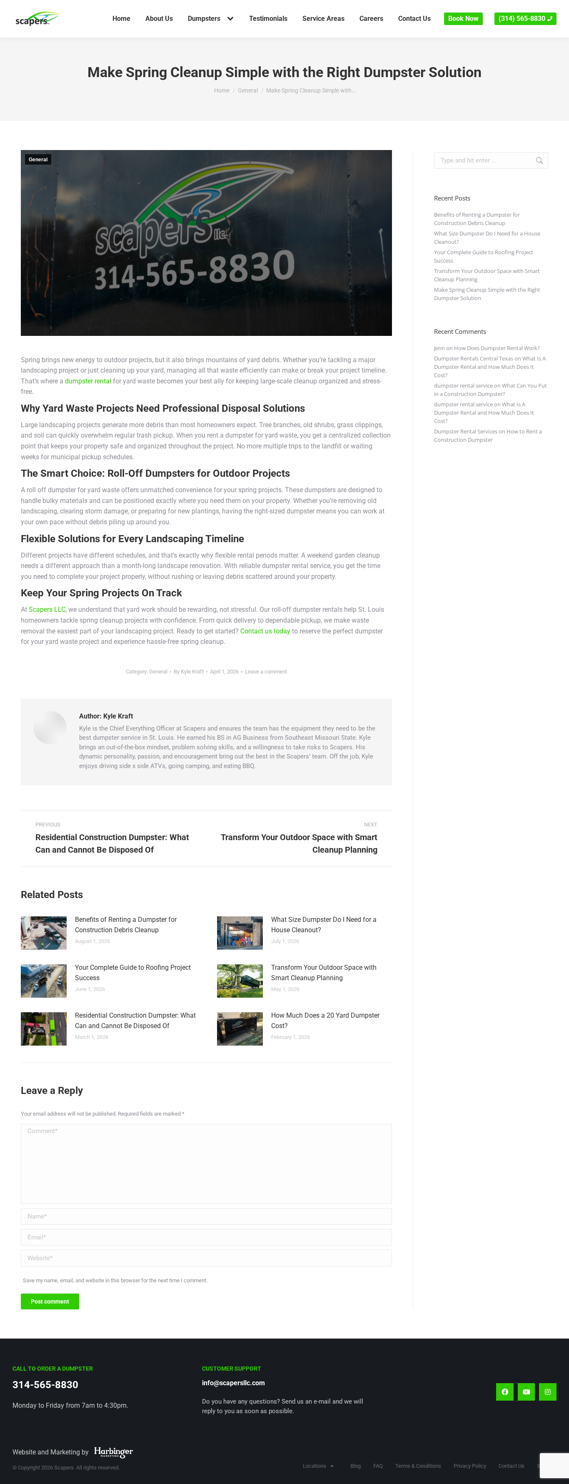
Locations (314, 1466)
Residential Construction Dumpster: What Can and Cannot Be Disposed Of (135, 1020)
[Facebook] (505, 1392)
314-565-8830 (45, 1385)
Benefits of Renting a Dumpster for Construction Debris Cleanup (126, 925)
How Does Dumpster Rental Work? (497, 348)
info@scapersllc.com (233, 1383)
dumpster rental (88, 381)
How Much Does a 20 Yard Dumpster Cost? (325, 1020)
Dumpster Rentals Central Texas (473, 358)
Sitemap (547, 1466)
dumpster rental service (463, 385)
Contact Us (511, 1466)
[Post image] (44, 933)
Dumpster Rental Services (465, 431)
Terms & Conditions (418, 1466)
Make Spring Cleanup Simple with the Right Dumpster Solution (487, 294)
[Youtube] (526, 1392)
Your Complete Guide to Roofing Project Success (133, 972)
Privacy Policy (470, 1466)
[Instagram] (548, 1392)
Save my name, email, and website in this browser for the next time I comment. (115, 1280)
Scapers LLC (47, 609)
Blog (355, 1466)
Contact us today (265, 631)
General (38, 160)
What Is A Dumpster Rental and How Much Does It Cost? (490, 367)
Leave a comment (266, 671)
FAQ (378, 1466)
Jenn (439, 348)
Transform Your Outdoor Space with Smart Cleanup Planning (324, 972)
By (189, 671)
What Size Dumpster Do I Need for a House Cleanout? (324, 925)
